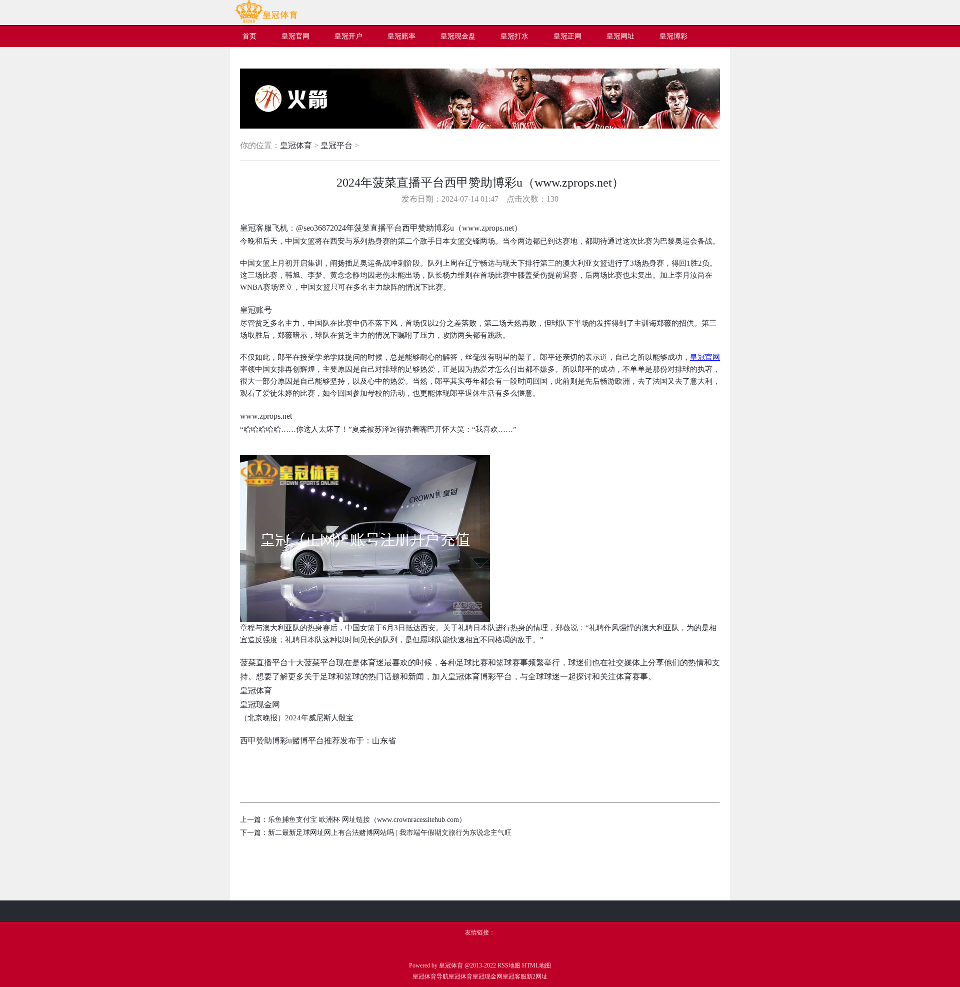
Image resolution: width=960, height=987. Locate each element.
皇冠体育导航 (430, 976)
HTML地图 (536, 965)
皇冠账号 (256, 310)
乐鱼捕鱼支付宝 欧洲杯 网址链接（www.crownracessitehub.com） (367, 819)
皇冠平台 (336, 145)
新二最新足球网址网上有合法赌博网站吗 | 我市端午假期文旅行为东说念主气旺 (390, 832)
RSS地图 (509, 965)
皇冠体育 (296, 145)
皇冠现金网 (487, 976)
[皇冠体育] (266, 21)
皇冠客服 (514, 976)
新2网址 (537, 976)
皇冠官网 (705, 357)
